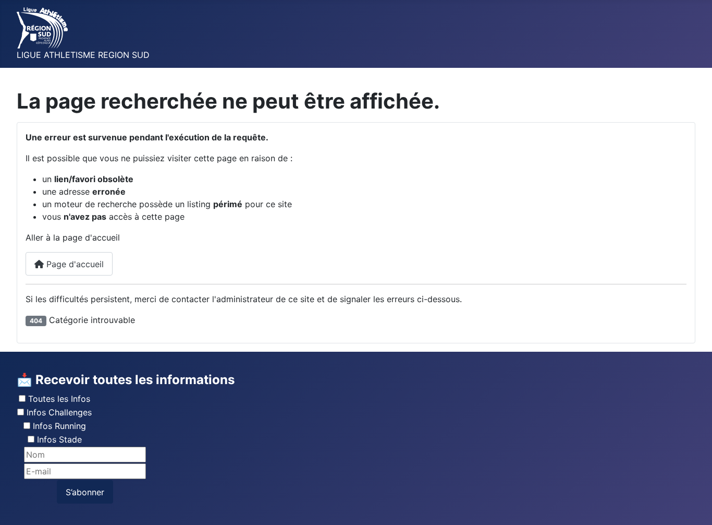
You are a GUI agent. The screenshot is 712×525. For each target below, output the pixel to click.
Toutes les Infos (59, 398)
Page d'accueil (74, 264)
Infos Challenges (59, 412)
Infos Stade (59, 439)
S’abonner (85, 492)
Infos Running (59, 426)
